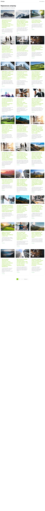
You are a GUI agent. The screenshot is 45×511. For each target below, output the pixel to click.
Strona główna (41, 1)
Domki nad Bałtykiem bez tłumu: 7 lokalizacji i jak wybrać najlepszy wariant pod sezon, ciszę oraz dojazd (37, 235)
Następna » (26, 279)
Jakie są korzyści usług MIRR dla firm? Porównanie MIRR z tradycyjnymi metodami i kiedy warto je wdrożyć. (37, 48)
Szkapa (2, 1)
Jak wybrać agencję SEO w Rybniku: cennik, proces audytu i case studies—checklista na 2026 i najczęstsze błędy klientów (22, 48)
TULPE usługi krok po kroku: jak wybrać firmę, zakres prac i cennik (37, 21)
